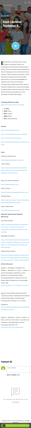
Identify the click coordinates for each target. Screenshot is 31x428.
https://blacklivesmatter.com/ (10, 184)
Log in (18, 375)
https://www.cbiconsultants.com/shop (12, 105)
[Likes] (2, 32)
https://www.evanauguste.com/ (10, 130)
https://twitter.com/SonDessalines (11, 138)
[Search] (25, 2)
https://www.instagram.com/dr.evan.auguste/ (14, 134)
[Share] (19, 32)
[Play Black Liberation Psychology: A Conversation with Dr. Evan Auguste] (15, 46)
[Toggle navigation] (29, 2)
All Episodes (7, 5)
